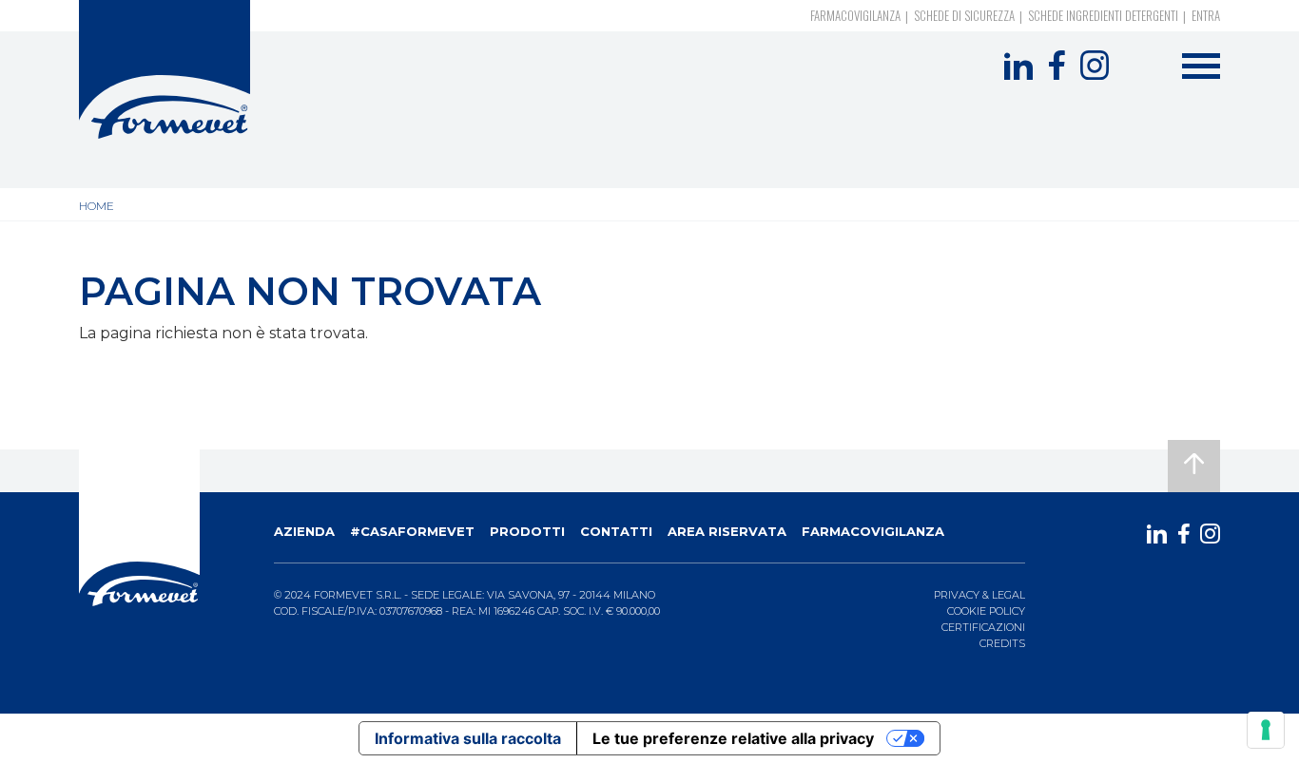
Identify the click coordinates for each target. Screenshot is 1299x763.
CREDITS (1002, 643)
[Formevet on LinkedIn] (1018, 65)
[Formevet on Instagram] (1094, 65)
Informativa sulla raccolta (468, 738)
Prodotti (527, 531)
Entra (1206, 15)
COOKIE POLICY (986, 611)
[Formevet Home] (164, 69)
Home (96, 206)
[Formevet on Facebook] (1056, 65)
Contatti (616, 531)
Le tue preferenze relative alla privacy (733, 738)
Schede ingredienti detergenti (1103, 15)
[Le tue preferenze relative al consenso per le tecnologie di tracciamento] (1266, 730)
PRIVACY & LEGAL (979, 594)
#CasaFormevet (412, 531)
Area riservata (727, 531)
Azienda (304, 531)
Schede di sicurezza (964, 15)
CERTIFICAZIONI (983, 627)
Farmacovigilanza (855, 15)
